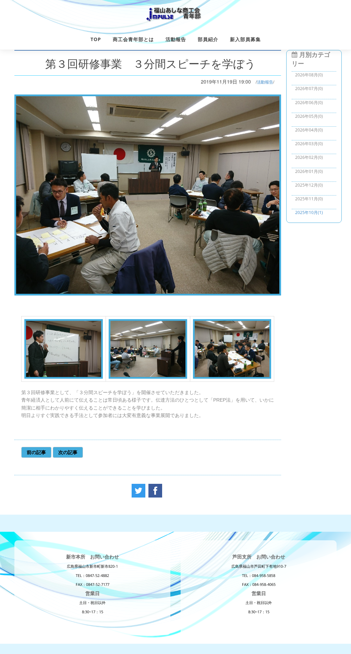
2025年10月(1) (309, 212)
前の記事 (36, 452)
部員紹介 (208, 39)
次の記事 (67, 452)
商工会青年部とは (133, 39)
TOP (95, 39)
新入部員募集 (245, 39)
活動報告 (176, 39)
